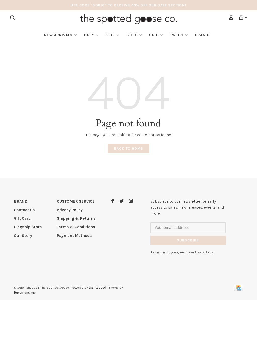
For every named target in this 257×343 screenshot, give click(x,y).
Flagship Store (28, 226)
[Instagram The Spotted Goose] (131, 201)
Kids (110, 35)
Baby (89, 35)
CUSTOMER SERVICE (76, 201)
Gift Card (22, 218)
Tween (176, 35)
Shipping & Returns (76, 218)
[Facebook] (113, 201)
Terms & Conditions (76, 226)
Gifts (132, 35)
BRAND (21, 201)
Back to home (128, 148)
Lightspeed (97, 287)
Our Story (23, 235)
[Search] (13, 18)
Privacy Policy (70, 209)
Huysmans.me (25, 292)
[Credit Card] (238, 289)
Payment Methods (74, 235)
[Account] (232, 18)
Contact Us (24, 209)
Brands (203, 35)
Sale (154, 35)
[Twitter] (122, 201)
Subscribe (188, 240)
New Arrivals (58, 35)
